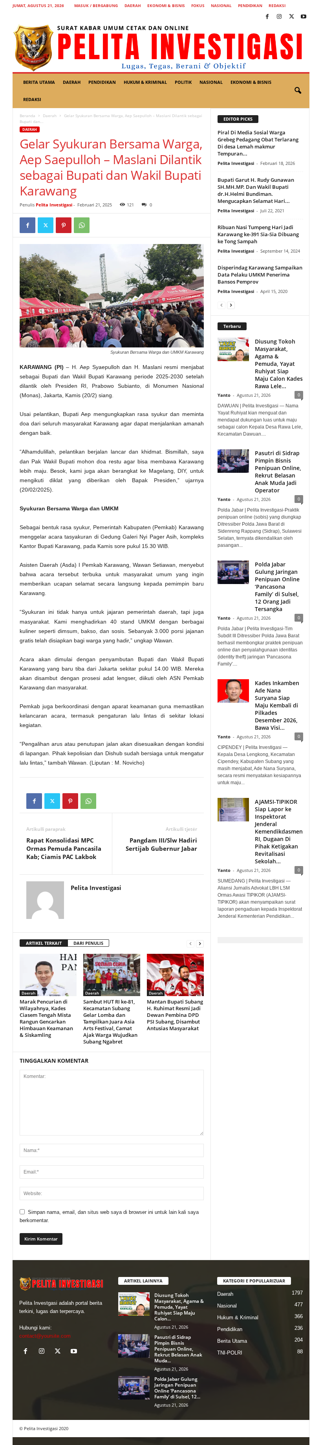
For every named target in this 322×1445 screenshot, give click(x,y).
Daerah (132, 5)
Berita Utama (39, 82)
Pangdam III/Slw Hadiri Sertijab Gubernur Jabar (161, 844)
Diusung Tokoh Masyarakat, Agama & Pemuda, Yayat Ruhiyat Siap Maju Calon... (179, 1307)
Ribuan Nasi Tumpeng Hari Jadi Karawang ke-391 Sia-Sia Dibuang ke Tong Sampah (258, 234)
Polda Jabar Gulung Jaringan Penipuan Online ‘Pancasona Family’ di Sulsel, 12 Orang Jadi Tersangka (277, 587)
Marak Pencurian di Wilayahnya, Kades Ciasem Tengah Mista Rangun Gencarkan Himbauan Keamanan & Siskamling (46, 1018)
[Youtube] (303, 17)
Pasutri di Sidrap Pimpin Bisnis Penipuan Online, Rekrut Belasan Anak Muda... (178, 1349)
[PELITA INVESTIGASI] (161, 47)
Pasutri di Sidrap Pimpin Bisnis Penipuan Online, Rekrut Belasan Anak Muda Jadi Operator (278, 471)
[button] (297, 90)
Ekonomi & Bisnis (166, 5)
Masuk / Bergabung (96, 5)
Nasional (221, 5)
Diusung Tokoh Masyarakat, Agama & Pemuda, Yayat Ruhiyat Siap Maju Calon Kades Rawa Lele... (279, 364)
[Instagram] (279, 17)
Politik (183, 82)
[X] (291, 17)
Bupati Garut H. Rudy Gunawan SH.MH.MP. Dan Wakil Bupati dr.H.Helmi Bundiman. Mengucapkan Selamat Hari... (256, 190)
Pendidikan (250, 5)
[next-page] (200, 943)
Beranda (27, 115)
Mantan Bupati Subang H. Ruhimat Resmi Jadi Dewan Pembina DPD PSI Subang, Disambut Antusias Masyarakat (175, 1015)
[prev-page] (190, 943)
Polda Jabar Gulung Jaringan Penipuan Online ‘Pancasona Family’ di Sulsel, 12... (177, 1388)
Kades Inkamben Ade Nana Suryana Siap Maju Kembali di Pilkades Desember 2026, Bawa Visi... (277, 705)
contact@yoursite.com (45, 1336)
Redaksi (277, 5)
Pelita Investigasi (54, 205)
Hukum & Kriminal (145, 82)
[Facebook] (267, 17)
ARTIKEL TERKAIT (44, 943)
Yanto (224, 395)
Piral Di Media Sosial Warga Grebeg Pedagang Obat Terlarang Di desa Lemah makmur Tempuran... (258, 143)
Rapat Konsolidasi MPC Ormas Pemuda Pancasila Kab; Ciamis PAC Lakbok (63, 848)
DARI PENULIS (88, 943)
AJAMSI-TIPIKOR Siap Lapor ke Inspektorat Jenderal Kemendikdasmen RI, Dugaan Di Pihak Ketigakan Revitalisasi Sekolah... (279, 831)
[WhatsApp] (82, 225)
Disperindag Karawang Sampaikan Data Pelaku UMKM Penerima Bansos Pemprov (260, 274)
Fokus (198, 5)
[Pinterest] (63, 225)
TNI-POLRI (229, 1353)
